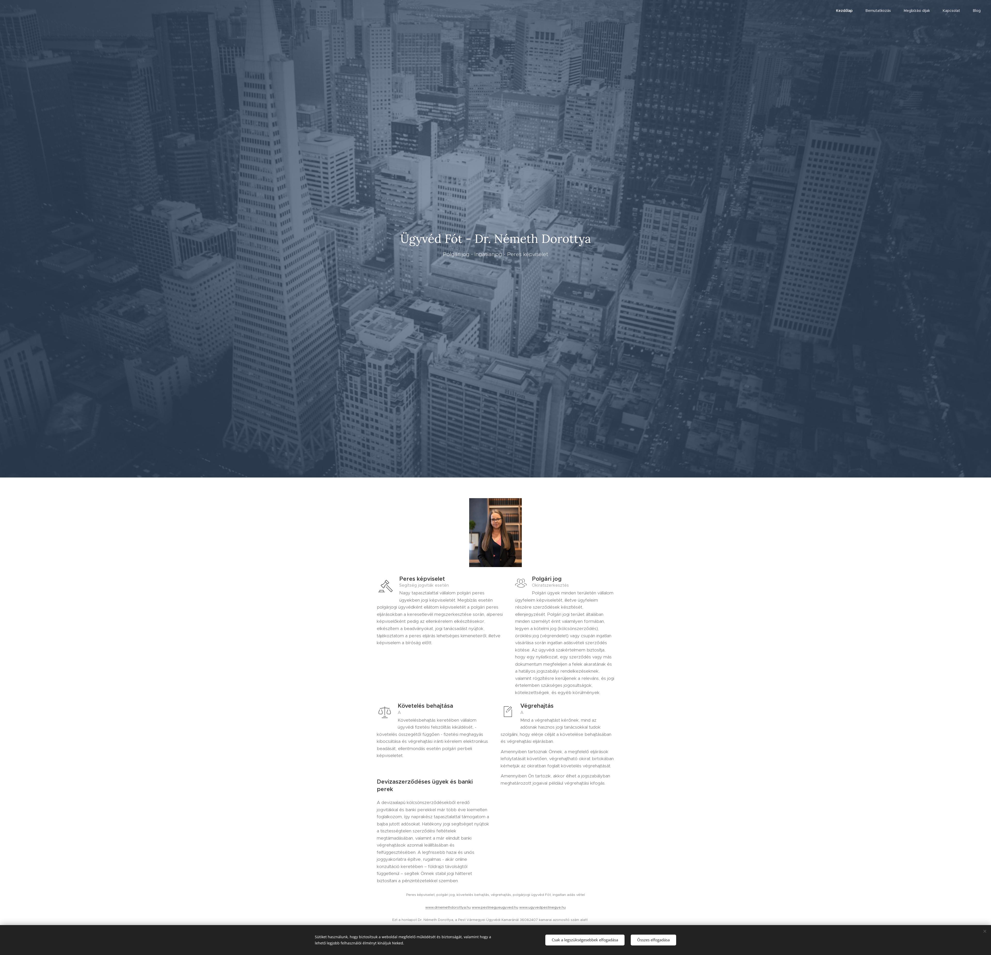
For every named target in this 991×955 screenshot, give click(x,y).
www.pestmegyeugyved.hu (495, 907)
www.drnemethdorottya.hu (448, 907)
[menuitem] (847, 10)
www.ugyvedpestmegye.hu (542, 907)
